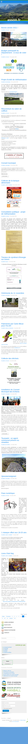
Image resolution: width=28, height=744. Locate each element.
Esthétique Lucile (5, 138)
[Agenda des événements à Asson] (8, 622)
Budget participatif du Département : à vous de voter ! (13, 53)
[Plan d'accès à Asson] (8, 624)
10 (4, 618)
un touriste (5, 648)
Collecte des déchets (9, 358)
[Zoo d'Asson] (11, 683)
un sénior (5, 649)
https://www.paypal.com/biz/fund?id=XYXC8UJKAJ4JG (14, 601)
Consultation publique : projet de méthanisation (13, 213)
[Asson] (14, 20)
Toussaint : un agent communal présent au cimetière (10, 440)
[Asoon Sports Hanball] (11, 689)
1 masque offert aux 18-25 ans (13, 532)
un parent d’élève (7, 652)
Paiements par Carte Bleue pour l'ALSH (12, 325)
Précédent (8, 616)
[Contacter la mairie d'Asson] (8, 632)
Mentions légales (23, 720)
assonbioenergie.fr (13, 91)
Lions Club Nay (7, 553)
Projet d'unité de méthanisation (14, 80)
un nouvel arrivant (7, 647)
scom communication (15, 721)
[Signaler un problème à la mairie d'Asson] (8, 629)
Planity (17, 128)
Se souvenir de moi (8, 708)
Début (3, 616)
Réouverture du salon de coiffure (11, 110)
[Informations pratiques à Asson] (8, 627)
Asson (7, 661)
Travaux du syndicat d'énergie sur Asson (13, 258)
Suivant (11, 618)
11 (7, 618)
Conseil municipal (8, 163)
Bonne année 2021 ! (9, 28)
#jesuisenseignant (8, 476)
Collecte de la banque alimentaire (10, 182)
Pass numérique (8, 493)
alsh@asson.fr (17, 347)
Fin (14, 618)
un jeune (5, 651)
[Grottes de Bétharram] (11, 695)
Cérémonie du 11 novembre (12, 293)
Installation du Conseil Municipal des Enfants (10, 391)
